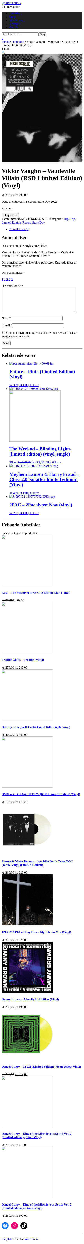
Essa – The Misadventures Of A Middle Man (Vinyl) (36, 592)
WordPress (31, 1239)
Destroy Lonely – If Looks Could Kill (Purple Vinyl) (36, 727)
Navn (6, 318)
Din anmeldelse (12, 285)
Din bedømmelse (13, 272)
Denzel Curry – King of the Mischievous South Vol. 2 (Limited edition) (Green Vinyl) (36, 1206)
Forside (6, 41)
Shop (12, 17)
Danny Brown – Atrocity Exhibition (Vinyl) (30, 999)
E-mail (7, 325)
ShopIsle (7, 1239)
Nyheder (14, 13)
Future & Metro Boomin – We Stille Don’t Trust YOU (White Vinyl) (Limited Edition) (37, 863)
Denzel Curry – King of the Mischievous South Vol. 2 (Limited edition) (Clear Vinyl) (36, 1135)
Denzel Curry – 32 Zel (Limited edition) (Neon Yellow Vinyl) (41, 1066)
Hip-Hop (18, 41)
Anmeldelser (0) (19, 229)
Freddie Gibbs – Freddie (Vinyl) (23, 659)
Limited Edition (11, 222)
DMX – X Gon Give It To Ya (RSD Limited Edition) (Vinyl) (41, 794)
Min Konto (16, 20)
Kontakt (14, 24)
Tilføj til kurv (10, 215)
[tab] (45, 229)
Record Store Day (33, 222)
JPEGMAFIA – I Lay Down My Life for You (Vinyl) (36, 932)
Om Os (13, 27)
